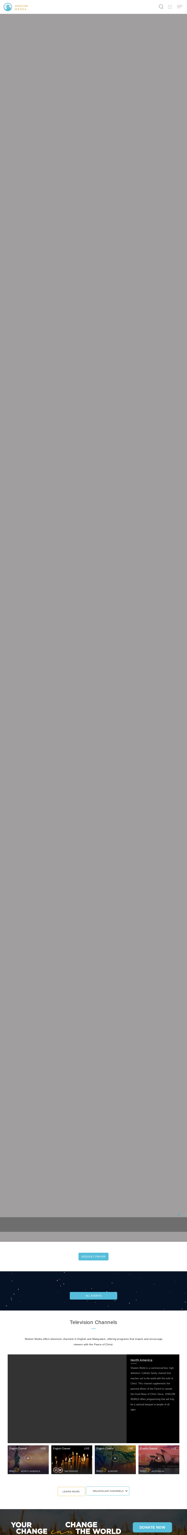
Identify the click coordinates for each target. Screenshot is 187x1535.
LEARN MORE (71, 1491)
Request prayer (93, 1256)
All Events (94, 1295)
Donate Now (152, 1527)
